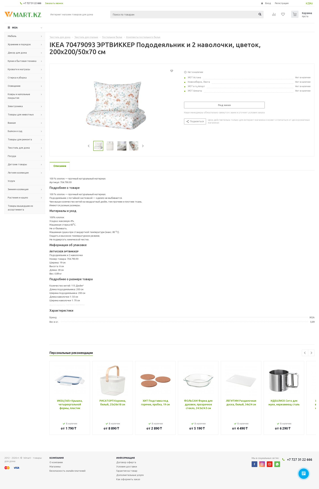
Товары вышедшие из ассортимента (20, 208)
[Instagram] (262, 464)
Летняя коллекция (18, 172)
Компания (56, 458)
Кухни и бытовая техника (22, 61)
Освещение (14, 86)
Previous (89, 146)
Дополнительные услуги (130, 475)
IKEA (15, 27)
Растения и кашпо (18, 197)
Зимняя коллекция (18, 189)
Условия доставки (126, 466)
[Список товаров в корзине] (302, 16)
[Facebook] (254, 464)
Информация (125, 458)
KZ (307, 3)
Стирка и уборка (17, 77)
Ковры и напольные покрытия (19, 96)
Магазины (55, 466)
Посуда (12, 156)
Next (142, 146)
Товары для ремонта (20, 139)
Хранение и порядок (19, 44)
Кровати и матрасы (19, 69)
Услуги (11, 181)
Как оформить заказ (128, 479)
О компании (56, 462)
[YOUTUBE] (269, 464)
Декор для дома (17, 52)
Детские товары (17, 164)
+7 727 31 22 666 (32, 3)
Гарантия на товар (126, 470)
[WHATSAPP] (277, 464)
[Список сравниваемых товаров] (274, 15)
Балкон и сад (15, 131)
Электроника (15, 106)
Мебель (12, 36)
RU (311, 3)
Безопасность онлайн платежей (67, 470)
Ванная (12, 122)
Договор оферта (126, 462)
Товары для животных (21, 114)
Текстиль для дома (19, 147)
